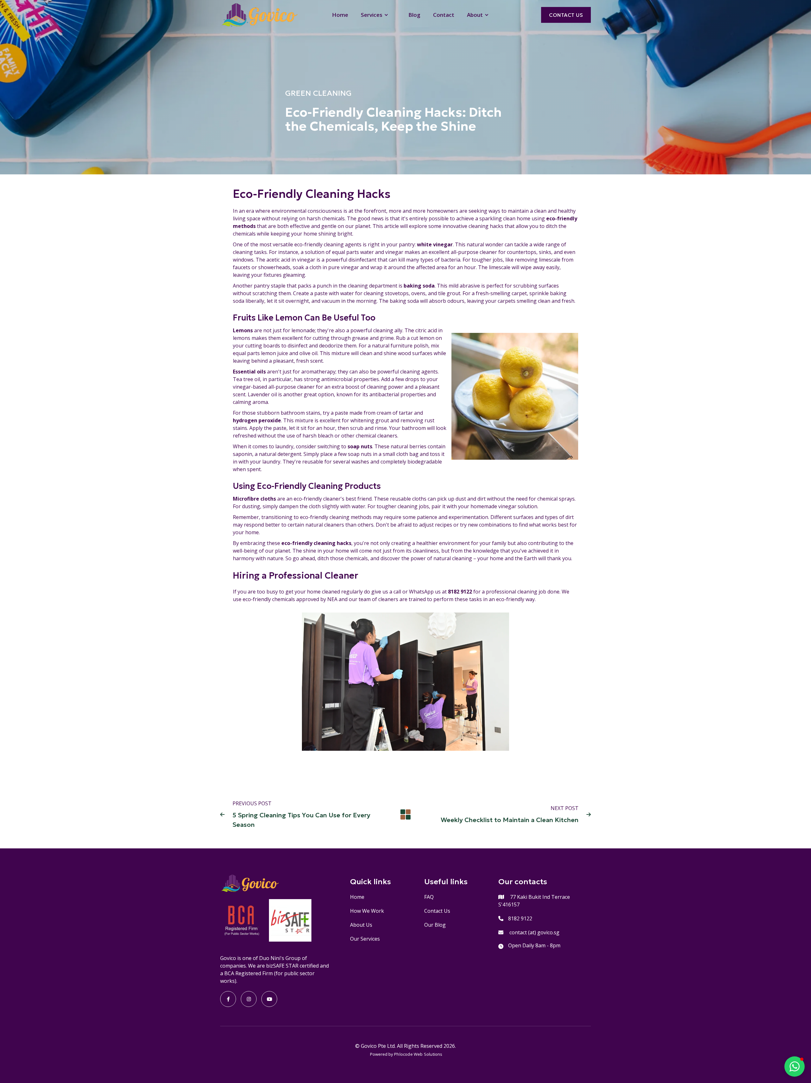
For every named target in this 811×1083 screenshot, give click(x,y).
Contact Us (437, 910)
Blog (414, 14)
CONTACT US (566, 15)
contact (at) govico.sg (534, 932)
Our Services (365, 938)
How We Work (367, 910)
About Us (361, 924)
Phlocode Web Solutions (418, 1054)
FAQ (429, 896)
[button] (378, 15)
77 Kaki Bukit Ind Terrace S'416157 (534, 900)
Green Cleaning (318, 93)
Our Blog (435, 924)
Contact (443, 14)
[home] (259, 14)
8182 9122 (520, 918)
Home (340, 14)
